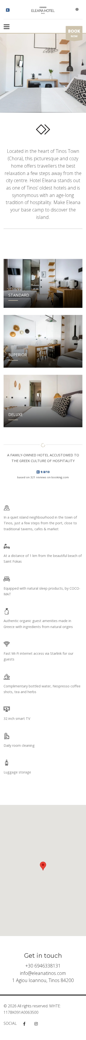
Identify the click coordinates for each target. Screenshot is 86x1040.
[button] (43, 866)
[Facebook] (24, 1024)
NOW (74, 33)
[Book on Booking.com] (8, 10)
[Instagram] (36, 1024)
